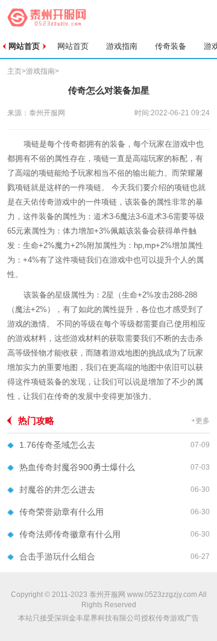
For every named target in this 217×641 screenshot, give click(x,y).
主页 (14, 71)
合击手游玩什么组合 (57, 556)
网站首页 (24, 46)
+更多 (200, 420)
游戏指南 (121, 46)
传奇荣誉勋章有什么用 (61, 512)
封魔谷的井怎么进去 (57, 489)
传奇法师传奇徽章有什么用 (70, 534)
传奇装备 (170, 46)
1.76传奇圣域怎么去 (57, 445)
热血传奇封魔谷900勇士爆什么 (77, 467)
